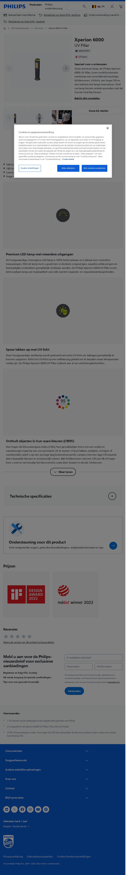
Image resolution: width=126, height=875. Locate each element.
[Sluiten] (106, 128)
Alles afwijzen (67, 168)
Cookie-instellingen (28, 168)
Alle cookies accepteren (93, 168)
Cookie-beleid (67, 159)
